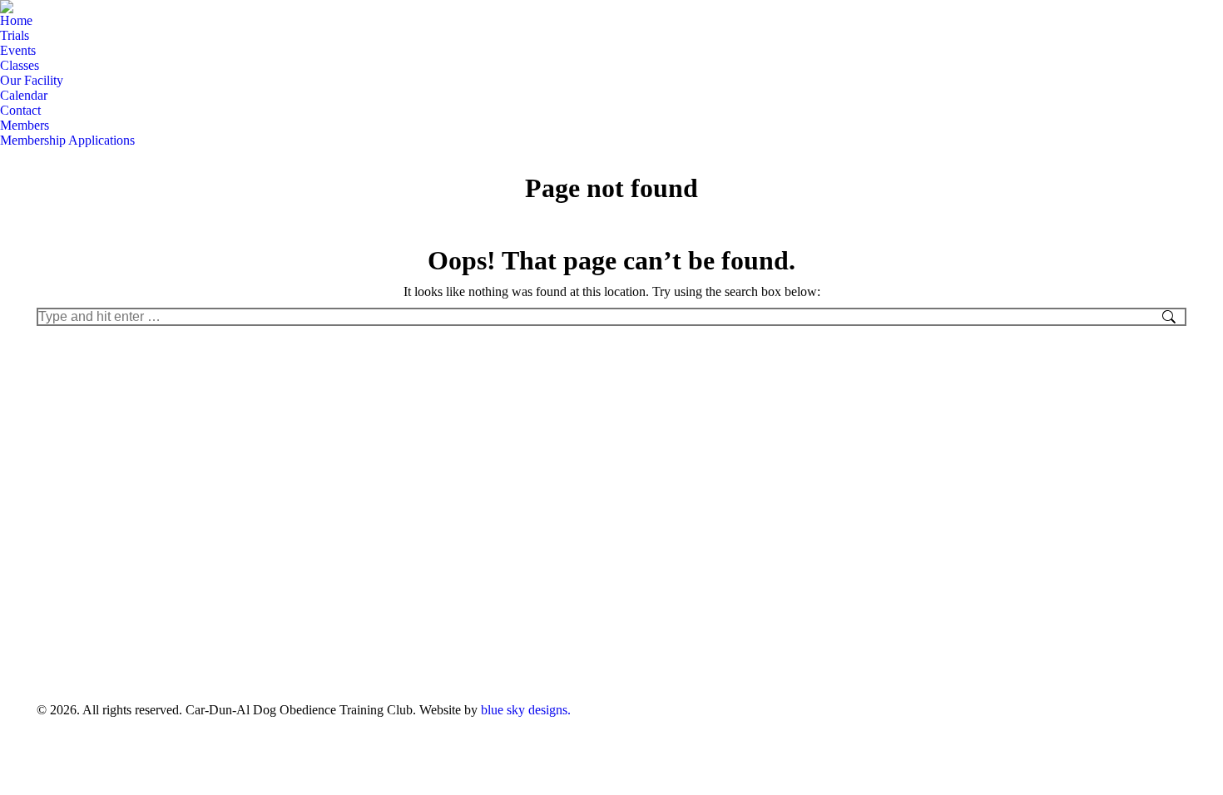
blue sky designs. (526, 710)
